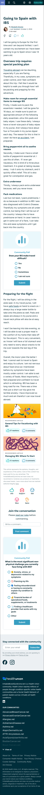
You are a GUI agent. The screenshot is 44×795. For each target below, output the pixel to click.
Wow (16, 500)
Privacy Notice (10, 655)
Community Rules (24, 762)
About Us (6, 755)
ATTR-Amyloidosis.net (13, 734)
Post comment (22, 531)
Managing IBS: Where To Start (20, 456)
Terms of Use (23, 655)
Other (13, 616)
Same (26, 500)
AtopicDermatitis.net (12, 730)
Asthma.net (8, 726)
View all (8, 749)
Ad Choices (7, 765)
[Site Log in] (29, 2)
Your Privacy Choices (32, 759)
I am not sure (24, 276)
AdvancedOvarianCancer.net (16, 715)
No (19, 268)
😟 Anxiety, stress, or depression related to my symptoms (22, 574)
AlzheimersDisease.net (14, 723)
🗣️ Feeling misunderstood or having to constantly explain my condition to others (23, 589)
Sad (31, 491)
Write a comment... (13, 524)
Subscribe (38, 3)
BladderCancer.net (12, 741)
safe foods (14, 306)
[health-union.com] (13, 679)
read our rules (22, 515)
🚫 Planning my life (20, 581)
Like (10, 491)
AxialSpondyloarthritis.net (15, 737)
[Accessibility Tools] (24, 2)
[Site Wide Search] (14, 2)
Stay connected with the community (22, 641)
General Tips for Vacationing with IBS (21, 424)
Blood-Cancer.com (12, 745)
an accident (23, 137)
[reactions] (22, 35)
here (17, 484)
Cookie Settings (9, 762)
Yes (20, 263)
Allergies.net (9, 719)
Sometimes (23, 272)
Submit (22, 283)
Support (21, 491)
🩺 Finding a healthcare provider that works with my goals (24, 609)
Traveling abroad (11, 70)
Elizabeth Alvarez (17, 27)
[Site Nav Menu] (9, 2)
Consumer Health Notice (12, 759)
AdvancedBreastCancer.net (16, 712)
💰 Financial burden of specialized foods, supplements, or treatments (24, 600)
